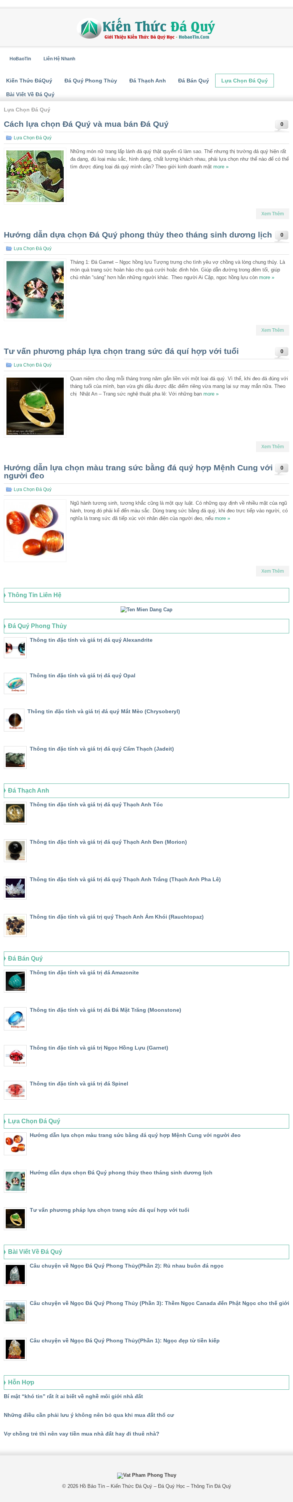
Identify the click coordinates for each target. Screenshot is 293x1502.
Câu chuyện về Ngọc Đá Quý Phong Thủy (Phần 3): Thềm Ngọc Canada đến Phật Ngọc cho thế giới (159, 1303)
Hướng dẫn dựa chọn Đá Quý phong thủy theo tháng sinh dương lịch (138, 234)
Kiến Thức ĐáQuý (29, 81)
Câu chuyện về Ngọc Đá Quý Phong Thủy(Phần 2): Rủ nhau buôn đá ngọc (127, 1266)
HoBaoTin (20, 58)
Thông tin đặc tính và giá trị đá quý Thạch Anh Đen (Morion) (108, 842)
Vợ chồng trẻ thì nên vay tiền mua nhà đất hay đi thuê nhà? (81, 1434)
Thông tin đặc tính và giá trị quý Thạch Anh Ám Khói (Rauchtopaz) (117, 917)
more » (221, 167)
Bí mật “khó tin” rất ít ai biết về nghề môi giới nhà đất (73, 1396)
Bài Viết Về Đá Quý (30, 94)
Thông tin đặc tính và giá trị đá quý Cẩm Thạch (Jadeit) (102, 749)
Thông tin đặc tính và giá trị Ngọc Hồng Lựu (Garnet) (99, 1048)
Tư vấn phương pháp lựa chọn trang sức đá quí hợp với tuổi (121, 351)
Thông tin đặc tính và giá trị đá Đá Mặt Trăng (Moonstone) (105, 1010)
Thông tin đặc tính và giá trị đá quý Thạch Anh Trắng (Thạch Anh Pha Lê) (125, 879)
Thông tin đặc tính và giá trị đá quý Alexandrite (91, 640)
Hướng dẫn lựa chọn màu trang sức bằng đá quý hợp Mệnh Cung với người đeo (138, 471)
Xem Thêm (272, 213)
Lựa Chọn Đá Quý (244, 81)
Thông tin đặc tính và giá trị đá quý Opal (82, 675)
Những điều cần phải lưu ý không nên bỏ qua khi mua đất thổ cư (89, 1415)
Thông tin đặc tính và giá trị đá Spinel (79, 1083)
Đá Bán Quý (193, 81)
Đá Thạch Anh (147, 81)
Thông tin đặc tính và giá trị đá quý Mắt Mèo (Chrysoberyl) (103, 711)
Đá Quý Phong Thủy (90, 81)
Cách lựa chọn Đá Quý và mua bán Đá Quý (86, 124)
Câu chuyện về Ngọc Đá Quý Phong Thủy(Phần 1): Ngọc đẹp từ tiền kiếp (125, 1340)
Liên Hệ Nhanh (59, 58)
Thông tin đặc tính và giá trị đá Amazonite (84, 972)
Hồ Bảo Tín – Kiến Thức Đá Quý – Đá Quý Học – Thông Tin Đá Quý (155, 1486)
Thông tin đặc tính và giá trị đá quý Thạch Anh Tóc (96, 804)
